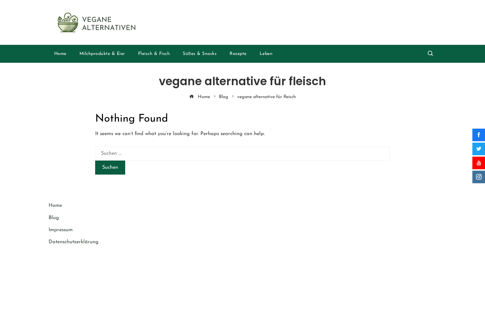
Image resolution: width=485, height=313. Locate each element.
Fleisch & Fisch (154, 54)
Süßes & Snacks (200, 54)
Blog (54, 218)
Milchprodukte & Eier (102, 54)
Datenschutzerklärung (74, 242)
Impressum (61, 230)
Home (60, 54)
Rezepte (238, 54)
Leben (266, 54)
